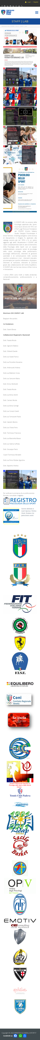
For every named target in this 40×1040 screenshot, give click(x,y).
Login (29, 2)
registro (20, 495)
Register (35, 2)
